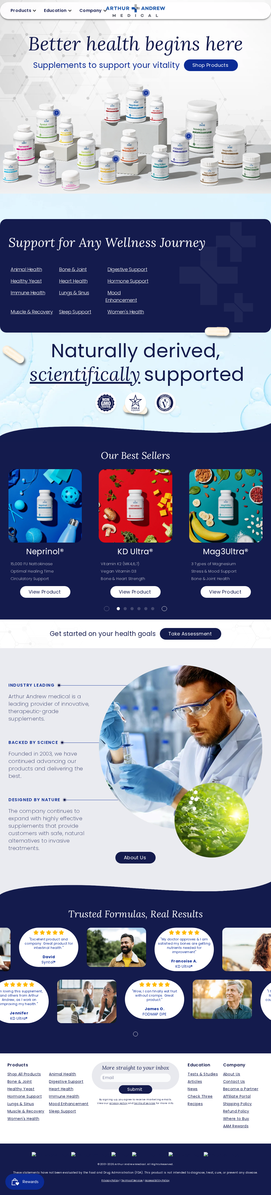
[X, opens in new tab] (120, 1155)
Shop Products (210, 65)
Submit (134, 1089)
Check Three (200, 1096)
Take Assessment (190, 633)
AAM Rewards (236, 1126)
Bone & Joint (73, 269)
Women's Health (125, 311)
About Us (135, 857)
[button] (106, 608)
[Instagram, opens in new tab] (90, 1155)
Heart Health (73, 281)
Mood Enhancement (121, 296)
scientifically (85, 374)
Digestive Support (127, 269)
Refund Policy (236, 1111)
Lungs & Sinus (74, 292)
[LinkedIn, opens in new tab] (185, 1155)
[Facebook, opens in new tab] (50, 1155)
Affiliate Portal (237, 1096)
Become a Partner (240, 1089)
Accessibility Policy (157, 1180)
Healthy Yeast (26, 281)
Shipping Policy (237, 1103)
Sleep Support (75, 311)
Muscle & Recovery (32, 311)
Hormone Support (127, 281)
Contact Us (234, 1081)
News (193, 1089)
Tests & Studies (203, 1074)
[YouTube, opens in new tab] (149, 1155)
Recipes (195, 1103)
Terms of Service (132, 1180)
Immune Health (28, 292)
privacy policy (118, 1103)
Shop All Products (24, 1074)
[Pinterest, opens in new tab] (222, 1155)
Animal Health (26, 269)
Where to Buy (236, 1118)
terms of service (144, 1103)
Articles (195, 1081)
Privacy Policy (110, 1180)
